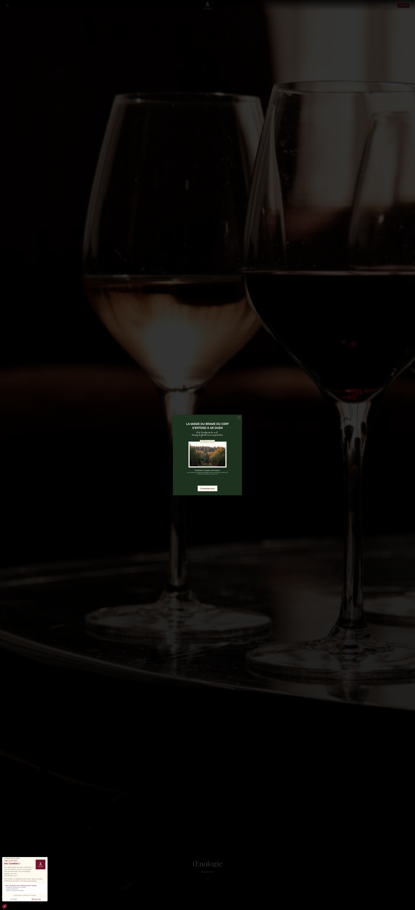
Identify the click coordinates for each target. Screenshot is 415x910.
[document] (207, 455)
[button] (239, 417)
